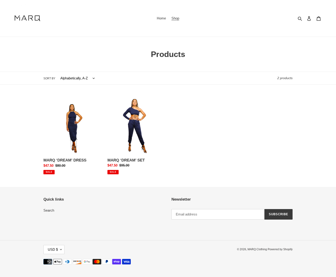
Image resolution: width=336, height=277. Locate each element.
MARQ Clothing (258, 249)
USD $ (53, 249)
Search (48, 210)
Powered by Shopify (280, 249)
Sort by (49, 78)
